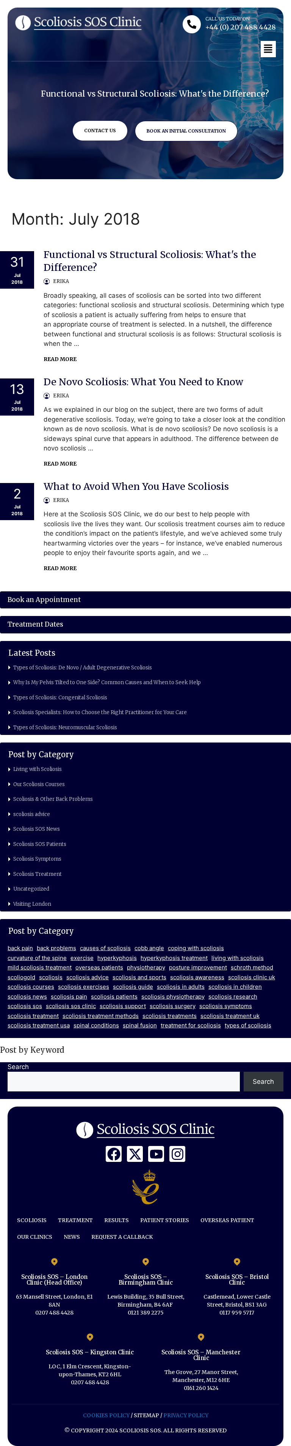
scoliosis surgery (173, 1006)
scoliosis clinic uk (251, 977)
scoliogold (21, 977)
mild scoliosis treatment (40, 967)
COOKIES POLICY (106, 1415)
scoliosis (51, 977)
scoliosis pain (69, 996)
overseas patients (99, 967)
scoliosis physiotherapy (173, 996)
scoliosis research (232, 996)
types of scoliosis (248, 1025)
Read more (60, 359)
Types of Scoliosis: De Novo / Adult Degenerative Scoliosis (82, 667)
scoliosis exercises (83, 986)
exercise (82, 957)
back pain (20, 948)
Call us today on (227, 19)
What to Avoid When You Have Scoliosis (136, 486)
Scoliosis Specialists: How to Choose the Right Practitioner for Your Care (100, 712)
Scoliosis (32, 1220)
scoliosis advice (31, 814)
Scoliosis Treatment (37, 874)
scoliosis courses (31, 986)
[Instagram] (177, 1154)
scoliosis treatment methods (101, 1015)
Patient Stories (164, 1220)
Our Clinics (34, 1236)
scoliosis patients (114, 996)
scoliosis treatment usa (39, 1025)
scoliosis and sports (139, 977)
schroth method (252, 967)
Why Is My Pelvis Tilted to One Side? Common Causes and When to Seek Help (107, 682)
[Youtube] (156, 1154)
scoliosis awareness (197, 977)
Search (18, 1067)
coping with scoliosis (196, 948)
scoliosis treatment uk (230, 1015)
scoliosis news (27, 996)
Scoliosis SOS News (36, 829)
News (72, 1236)
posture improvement (198, 967)
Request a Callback (122, 1236)
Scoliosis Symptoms (37, 859)
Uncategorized (31, 889)
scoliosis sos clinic (71, 1006)
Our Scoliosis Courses (39, 784)
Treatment (75, 1220)
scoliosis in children (235, 986)
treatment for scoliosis (191, 1025)
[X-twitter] (135, 1154)
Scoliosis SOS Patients (39, 844)
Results (116, 1220)
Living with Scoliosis (37, 769)
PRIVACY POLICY (185, 1415)
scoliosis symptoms (225, 1006)
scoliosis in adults (181, 986)
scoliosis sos (25, 1006)
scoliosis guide (133, 986)
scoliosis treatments (169, 1015)
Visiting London (32, 904)
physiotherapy (146, 967)
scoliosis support (123, 1006)
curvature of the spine (37, 957)
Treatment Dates (35, 624)
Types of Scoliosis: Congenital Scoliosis (60, 697)
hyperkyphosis (117, 957)
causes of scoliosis (105, 948)
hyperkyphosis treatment (174, 957)
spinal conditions (96, 1025)
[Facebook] (114, 1154)
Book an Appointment (44, 600)
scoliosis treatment (33, 1015)
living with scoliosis (237, 957)
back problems (56, 948)
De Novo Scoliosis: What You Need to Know (143, 382)
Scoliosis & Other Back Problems (53, 799)
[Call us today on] (192, 24)
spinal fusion (140, 1025)
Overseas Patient (227, 1220)
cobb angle (149, 948)
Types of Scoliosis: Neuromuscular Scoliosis (65, 727)
